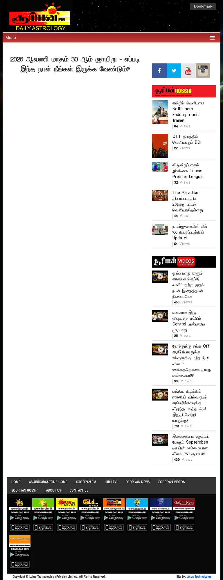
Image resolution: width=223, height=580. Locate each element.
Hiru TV (111, 482)
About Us (53, 490)
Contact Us (79, 490)
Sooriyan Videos (171, 482)
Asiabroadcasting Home (48, 482)
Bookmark (203, 6)
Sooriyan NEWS (137, 482)
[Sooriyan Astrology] (111, 16)
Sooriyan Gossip (24, 490)
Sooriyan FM (86, 482)
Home (15, 482)
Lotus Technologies (199, 577)
